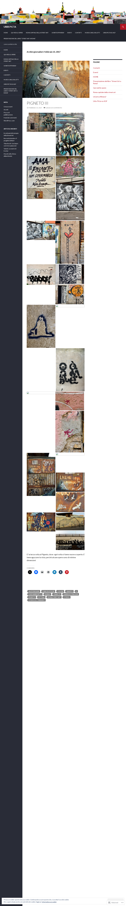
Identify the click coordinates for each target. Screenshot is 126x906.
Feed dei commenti (10, 118)
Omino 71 (57, 594)
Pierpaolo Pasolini (71, 594)
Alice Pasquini (34, 591)
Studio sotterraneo (37, 600)
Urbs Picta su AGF (109, 32)
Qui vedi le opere (17, 32)
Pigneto (32, 597)
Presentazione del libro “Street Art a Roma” (19, 38)
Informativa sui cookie (49, 902)
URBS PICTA (10, 26)
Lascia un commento (54, 108)
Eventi (69, 32)
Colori (60, 591)
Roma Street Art (54, 597)
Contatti (78, 32)
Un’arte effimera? (58, 32)
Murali (47, 594)
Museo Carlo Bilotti (92, 32)
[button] (41, 122)
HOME (6, 32)
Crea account (8, 107)
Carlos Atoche (48, 591)
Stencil (67, 597)
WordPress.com (9, 121)
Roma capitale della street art (37, 32)
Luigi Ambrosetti (35, 594)
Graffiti (70, 591)
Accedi (6, 110)
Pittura (42, 597)
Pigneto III (37, 103)
